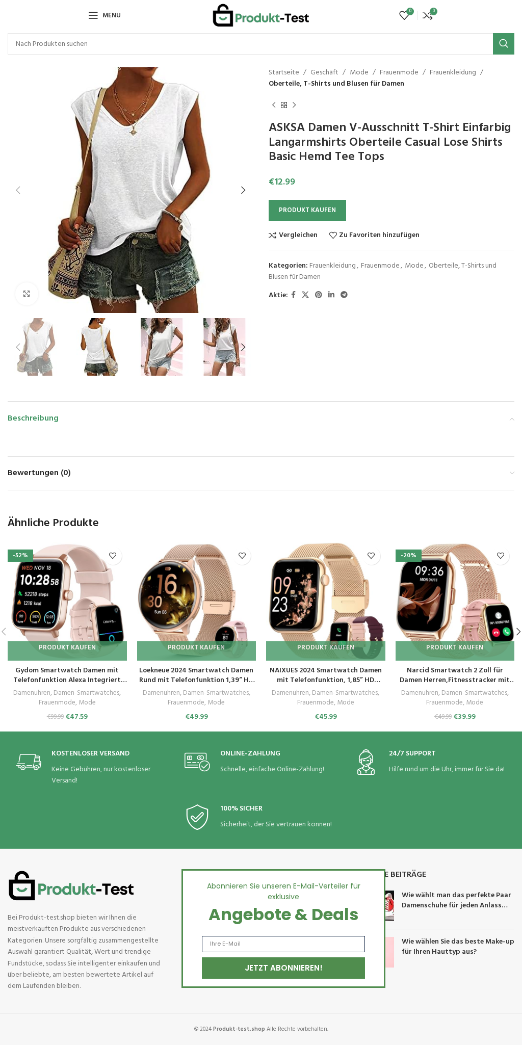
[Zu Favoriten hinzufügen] (113, 556)
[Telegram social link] (344, 295)
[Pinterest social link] (318, 295)
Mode (359, 73)
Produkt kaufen (307, 210)
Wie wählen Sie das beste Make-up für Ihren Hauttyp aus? (458, 947)
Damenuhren (31, 693)
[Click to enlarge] (26, 293)
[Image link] (71, 886)
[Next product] (294, 105)
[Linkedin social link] (331, 295)
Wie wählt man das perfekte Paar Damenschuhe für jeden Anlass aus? (456, 905)
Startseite (284, 73)
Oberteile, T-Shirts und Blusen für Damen (336, 84)
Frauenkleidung (453, 73)
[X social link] (305, 295)
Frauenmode (399, 73)
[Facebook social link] (293, 295)
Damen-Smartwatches (86, 693)
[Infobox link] (92, 768)
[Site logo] (261, 15)
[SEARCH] (503, 44)
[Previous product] (274, 105)
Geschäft (324, 73)
